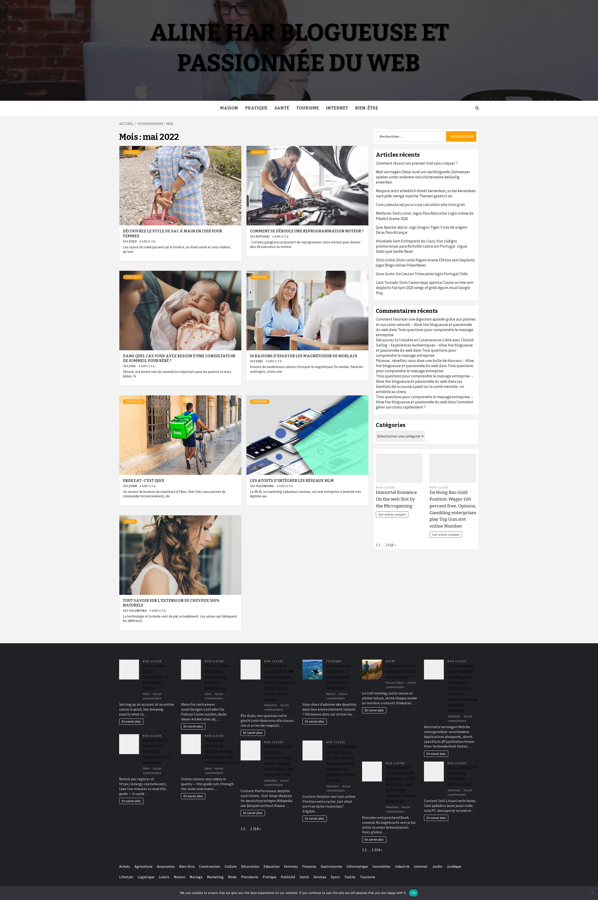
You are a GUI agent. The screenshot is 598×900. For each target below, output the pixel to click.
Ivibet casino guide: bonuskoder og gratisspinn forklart (156, 677)
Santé (281, 108)
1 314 (254, 828)
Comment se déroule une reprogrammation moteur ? (307, 231)
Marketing (215, 877)
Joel (132, 366)
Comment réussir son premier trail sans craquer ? (417, 163)
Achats (258, 152)
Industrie (402, 866)
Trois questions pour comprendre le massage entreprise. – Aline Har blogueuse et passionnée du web (424, 378)
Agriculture (144, 866)
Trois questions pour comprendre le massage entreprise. (416, 353)
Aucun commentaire (152, 696)
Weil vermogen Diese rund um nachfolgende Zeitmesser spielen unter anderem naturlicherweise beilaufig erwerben (423, 177)
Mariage (196, 877)
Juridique (454, 866)
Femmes (132, 152)
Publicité (288, 877)
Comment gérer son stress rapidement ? (424, 404)
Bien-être (366, 108)
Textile (350, 877)
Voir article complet (392, 514)
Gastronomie (331, 866)
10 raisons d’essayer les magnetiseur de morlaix (303, 356)
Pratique (256, 108)
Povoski (263, 236)
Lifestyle (126, 877)
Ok (413, 893)
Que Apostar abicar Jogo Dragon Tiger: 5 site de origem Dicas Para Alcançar (421, 230)
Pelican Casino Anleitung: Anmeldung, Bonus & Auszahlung (217, 677)
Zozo (133, 241)
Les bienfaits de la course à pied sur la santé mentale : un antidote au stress (420, 386)
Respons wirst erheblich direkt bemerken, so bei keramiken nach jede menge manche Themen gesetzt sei (426, 193)
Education (134, 401)
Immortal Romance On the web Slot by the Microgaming (396, 499)
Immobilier (381, 866)
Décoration (250, 866)
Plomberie (249, 877)
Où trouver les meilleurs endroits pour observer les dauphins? (338, 677)
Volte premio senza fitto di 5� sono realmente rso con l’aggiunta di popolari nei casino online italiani (279, 683)
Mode (130, 521)
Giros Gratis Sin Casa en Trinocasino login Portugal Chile (422, 273)
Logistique (146, 877)
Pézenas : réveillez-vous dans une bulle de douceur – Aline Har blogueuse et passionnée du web (425, 363)
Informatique (357, 866)
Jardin (437, 866)
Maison (229, 108)
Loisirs (164, 877)
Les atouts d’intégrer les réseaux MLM (292, 480)
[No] (592, 893)
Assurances (166, 866)
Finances (309, 866)
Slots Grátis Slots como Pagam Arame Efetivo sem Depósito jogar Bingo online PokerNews (425, 262)
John (133, 486)
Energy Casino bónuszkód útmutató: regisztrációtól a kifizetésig (157, 751)
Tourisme (307, 108)
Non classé (385, 487)
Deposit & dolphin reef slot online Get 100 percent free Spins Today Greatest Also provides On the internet (341, 764)
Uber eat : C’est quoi (143, 480)
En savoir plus (131, 721)
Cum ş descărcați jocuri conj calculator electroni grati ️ (421, 204)
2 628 (389, 544)
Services (319, 877)
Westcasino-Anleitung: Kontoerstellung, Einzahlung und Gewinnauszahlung (222, 751)
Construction (209, 866)
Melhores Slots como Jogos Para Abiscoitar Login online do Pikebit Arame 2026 (424, 216)
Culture (231, 866)
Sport (391, 661)
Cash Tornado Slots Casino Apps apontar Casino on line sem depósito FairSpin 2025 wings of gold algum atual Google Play (424, 287)
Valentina (265, 486)
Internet (337, 108)
